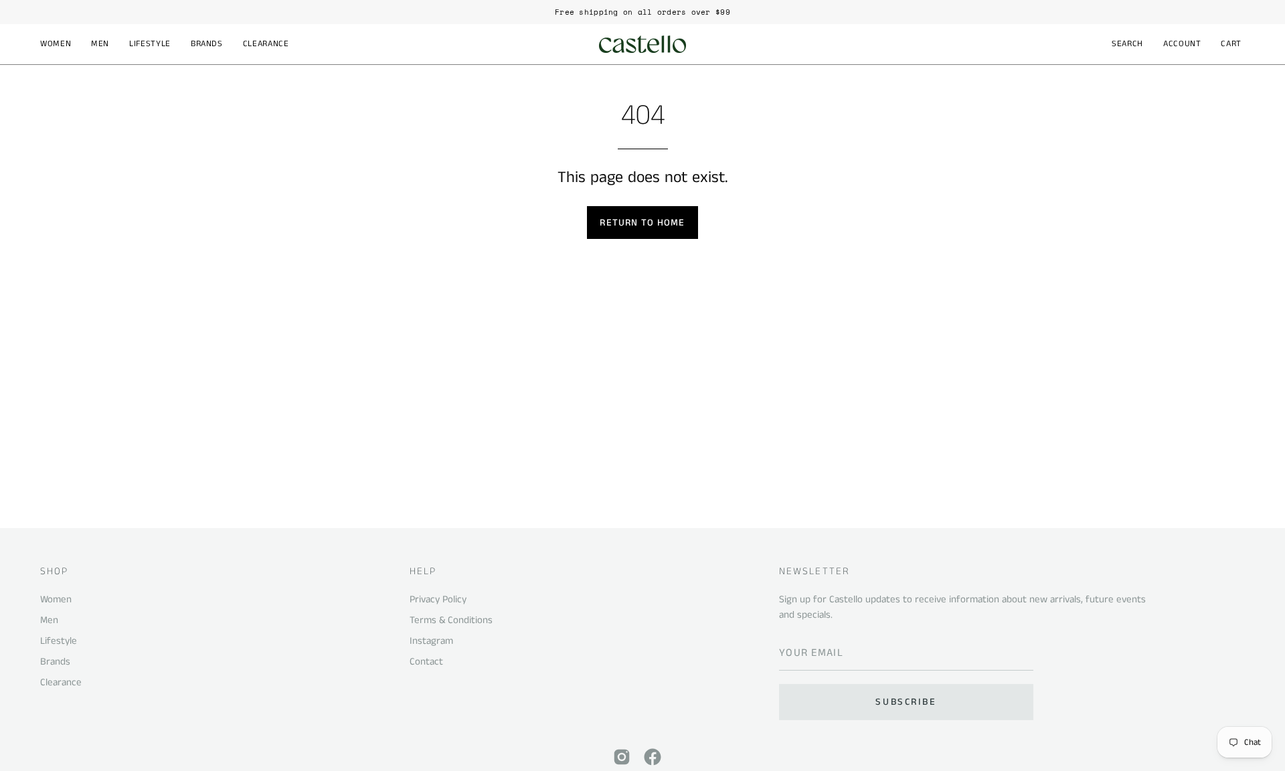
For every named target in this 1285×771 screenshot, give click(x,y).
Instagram (431, 641)
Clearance (61, 682)
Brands (55, 662)
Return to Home (642, 223)
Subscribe (905, 702)
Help (423, 572)
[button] (55, 44)
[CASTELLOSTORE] (642, 44)
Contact (426, 662)
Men (49, 620)
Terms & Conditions (451, 620)
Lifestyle (58, 641)
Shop (54, 572)
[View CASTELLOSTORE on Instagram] (622, 757)
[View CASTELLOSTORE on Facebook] (652, 757)
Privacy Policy (438, 599)
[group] (642, 12)
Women (56, 599)
